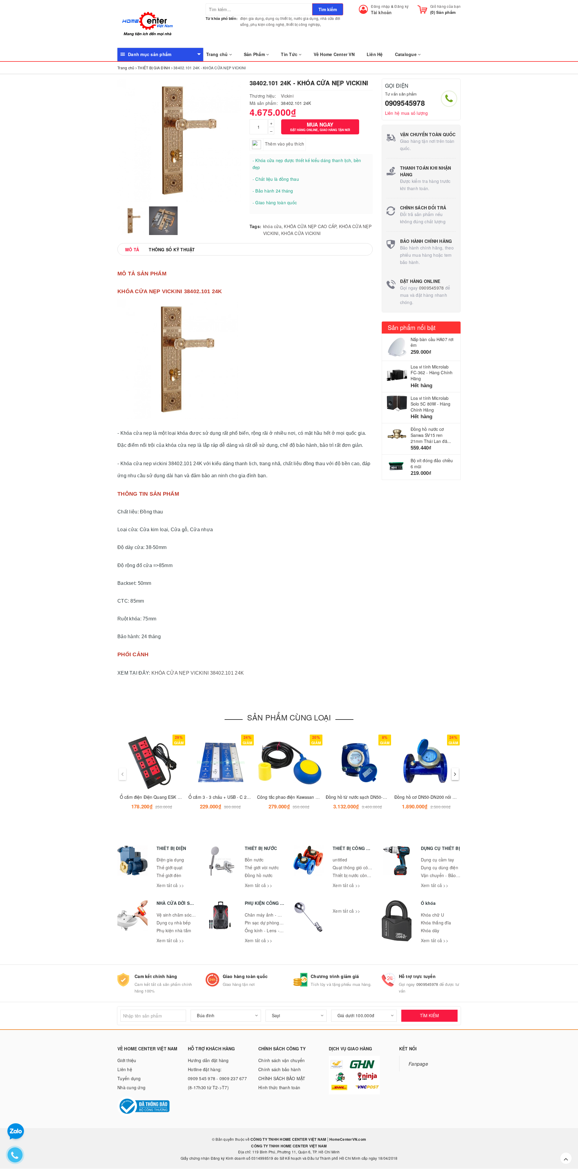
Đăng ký (401, 6)
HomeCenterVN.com (347, 1139)
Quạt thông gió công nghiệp (360, 867)
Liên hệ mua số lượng (406, 113)
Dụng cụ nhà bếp (174, 923)
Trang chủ (217, 54)
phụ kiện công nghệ (267, 24)
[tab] (132, 249)
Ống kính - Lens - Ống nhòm (273, 930)
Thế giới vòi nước (262, 867)
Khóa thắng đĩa (436, 923)
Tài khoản (381, 12)
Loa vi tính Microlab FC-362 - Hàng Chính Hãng (432, 372)
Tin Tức (290, 54)
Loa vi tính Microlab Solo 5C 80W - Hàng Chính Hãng (431, 404)
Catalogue (406, 54)
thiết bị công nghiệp (303, 24)
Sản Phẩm (255, 54)
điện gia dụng (252, 18)
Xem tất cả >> (170, 885)
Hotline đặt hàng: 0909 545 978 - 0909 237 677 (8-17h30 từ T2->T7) (217, 1078)
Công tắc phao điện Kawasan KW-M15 (294, 797)
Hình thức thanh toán (279, 1087)
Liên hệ (124, 1069)
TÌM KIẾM (429, 1015)
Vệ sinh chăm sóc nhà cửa (183, 915)
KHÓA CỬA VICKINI (301, 233)
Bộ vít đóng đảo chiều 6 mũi (432, 463)
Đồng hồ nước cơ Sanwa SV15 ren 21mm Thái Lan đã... (431, 435)
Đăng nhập (380, 6)
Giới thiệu (126, 1060)
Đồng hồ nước (259, 875)
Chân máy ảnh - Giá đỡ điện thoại (278, 915)
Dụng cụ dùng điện (439, 867)
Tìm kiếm (328, 9)
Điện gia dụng (170, 860)
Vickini (287, 96)
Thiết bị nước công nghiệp (358, 875)
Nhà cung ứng (131, 1087)
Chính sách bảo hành (279, 1069)
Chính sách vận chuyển (281, 1060)
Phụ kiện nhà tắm (174, 930)
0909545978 (405, 103)
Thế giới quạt (169, 867)
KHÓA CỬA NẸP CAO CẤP (310, 226)
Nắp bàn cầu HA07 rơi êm (432, 342)
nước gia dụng (306, 18)
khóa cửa (272, 226)
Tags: (255, 226)
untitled (340, 860)
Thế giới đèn (169, 875)
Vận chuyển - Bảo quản (444, 875)
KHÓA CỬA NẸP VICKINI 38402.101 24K (197, 673)
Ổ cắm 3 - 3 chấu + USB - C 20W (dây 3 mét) (232, 797)
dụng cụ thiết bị (279, 18)
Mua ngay (320, 126)
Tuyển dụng (129, 1078)
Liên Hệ (375, 54)
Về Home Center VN (334, 54)
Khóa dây (430, 930)
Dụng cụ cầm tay (437, 860)
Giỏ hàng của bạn (445, 6)
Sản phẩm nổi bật (412, 327)
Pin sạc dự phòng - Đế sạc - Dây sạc (281, 923)
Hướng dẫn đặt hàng (208, 1060)
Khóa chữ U (432, 915)
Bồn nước (254, 860)
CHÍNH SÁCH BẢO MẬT (282, 1078)
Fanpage (418, 1063)
